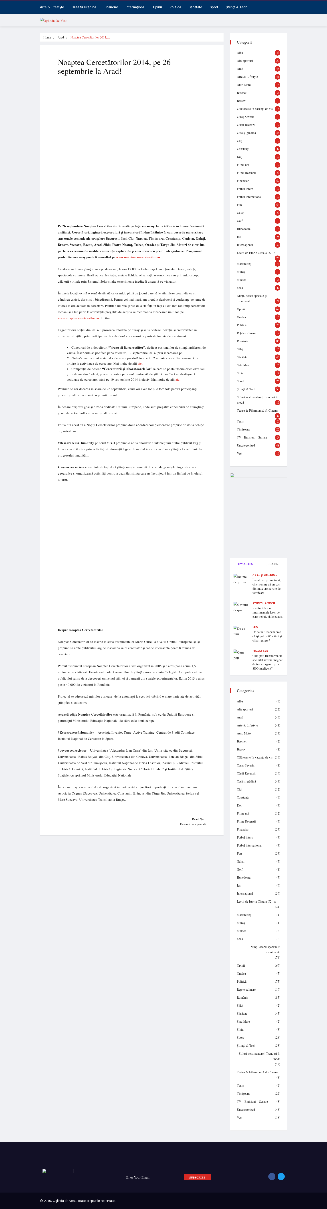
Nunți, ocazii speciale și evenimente (265, 949)
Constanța (243, 149)
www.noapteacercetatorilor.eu (78, 318)
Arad (61, 37)
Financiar (111, 7)
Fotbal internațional (249, 197)
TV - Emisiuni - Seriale (252, 437)
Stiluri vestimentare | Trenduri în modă (259, 1056)
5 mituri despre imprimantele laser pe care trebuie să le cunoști (267, 612)
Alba (240, 52)
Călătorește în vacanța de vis (254, 109)
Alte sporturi (245, 60)
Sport (214, 7)
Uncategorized (246, 445)
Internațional (135, 7)
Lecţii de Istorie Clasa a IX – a (256, 901)
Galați (240, 213)
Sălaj (240, 349)
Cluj (239, 141)
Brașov (241, 101)
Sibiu (240, 373)
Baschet (241, 93)
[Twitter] (281, 1176)
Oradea (241, 317)
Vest (239, 453)
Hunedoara (243, 229)
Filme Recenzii (246, 173)
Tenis (240, 421)
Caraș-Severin (245, 117)
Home (47, 37)
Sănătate (195, 7)
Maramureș (244, 264)
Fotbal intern (245, 189)
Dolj (239, 157)
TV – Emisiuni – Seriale (252, 1101)
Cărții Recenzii (246, 125)
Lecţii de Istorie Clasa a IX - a (256, 253)
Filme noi (243, 165)
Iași (239, 237)
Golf (240, 221)
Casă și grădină (84, 7)
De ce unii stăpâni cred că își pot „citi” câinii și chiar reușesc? (267, 636)
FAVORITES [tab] (245, 564)
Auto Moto (244, 84)
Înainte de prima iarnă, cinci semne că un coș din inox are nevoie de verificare (266, 586)
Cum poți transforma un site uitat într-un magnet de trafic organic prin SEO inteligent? (267, 662)
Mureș (241, 272)
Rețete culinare (246, 333)
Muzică (241, 280)
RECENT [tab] (274, 564)
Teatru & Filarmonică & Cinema (257, 410)
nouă (240, 288)
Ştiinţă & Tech (246, 389)
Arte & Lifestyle (52, 7)
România (242, 341)
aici (140, 363)
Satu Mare (243, 365)
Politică (175, 7)
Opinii (157, 7)
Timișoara (243, 429)
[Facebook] (271, 1176)
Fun (239, 205)
